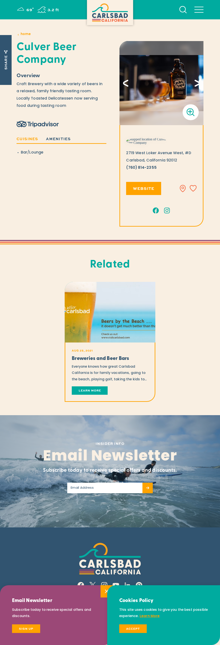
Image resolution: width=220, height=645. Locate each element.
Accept (133, 629)
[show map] (183, 188)
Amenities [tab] (58, 138)
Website (143, 188)
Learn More (150, 616)
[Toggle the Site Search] (183, 9)
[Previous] (126, 83)
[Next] (197, 83)
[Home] (110, 12)
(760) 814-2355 (141, 168)
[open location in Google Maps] (146, 141)
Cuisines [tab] (27, 138)
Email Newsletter (110, 457)
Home (26, 34)
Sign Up (26, 629)
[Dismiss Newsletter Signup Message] (107, 591)
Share (5, 62)
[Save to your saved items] (193, 188)
